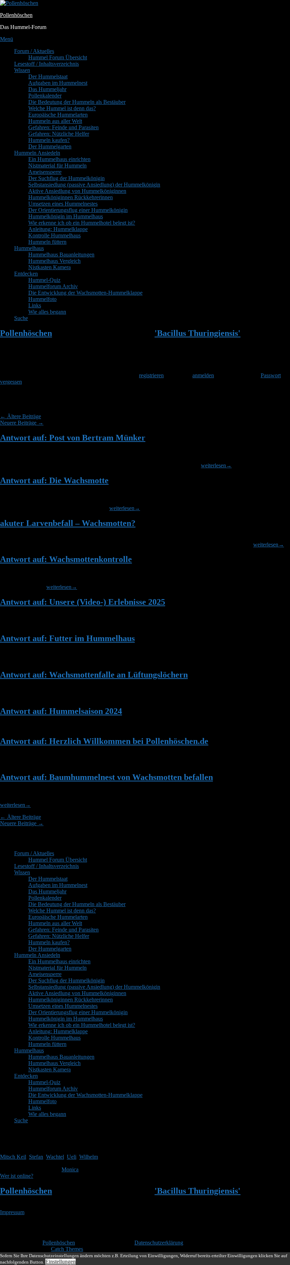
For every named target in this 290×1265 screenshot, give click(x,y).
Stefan (36, 1157)
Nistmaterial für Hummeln (57, 165)
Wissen (22, 70)
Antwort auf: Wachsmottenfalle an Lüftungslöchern (94, 674)
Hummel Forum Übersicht (57, 57)
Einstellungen (60, 1262)
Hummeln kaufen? (49, 140)
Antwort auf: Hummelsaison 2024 (61, 711)
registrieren (151, 375)
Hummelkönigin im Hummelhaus (65, 216)
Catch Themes (67, 1249)
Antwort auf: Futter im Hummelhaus (67, 638)
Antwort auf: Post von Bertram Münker (72, 437)
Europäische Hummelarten (58, 115)
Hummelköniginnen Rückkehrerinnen (70, 197)
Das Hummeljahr (47, 89)
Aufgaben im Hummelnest (57, 83)
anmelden (203, 375)
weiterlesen (216, 465)
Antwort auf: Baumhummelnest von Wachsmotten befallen (106, 777)
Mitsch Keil (13, 1157)
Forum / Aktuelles (34, 51)
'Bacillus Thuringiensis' (197, 333)
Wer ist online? (16, 1176)
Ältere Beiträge (20, 416)
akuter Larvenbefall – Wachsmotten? (67, 523)
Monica (70, 1169)
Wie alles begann (47, 312)
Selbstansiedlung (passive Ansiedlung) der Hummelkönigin (94, 185)
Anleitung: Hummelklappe (58, 229)
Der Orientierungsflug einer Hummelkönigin (78, 210)
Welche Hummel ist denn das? (62, 108)
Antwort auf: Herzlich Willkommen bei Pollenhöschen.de (104, 741)
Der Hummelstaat (48, 76)
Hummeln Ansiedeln (37, 153)
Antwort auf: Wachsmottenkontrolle (66, 559)
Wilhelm (88, 1157)
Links (34, 305)
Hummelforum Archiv (53, 286)
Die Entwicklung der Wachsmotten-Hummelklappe (85, 293)
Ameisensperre (45, 172)
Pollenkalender (45, 96)
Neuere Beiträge (22, 423)
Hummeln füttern (47, 242)
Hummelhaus (29, 248)
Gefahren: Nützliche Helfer (58, 134)
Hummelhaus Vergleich (54, 261)
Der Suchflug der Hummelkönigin (66, 178)
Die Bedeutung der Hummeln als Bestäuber (77, 102)
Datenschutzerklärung (158, 1243)
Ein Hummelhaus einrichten (59, 159)
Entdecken (26, 274)
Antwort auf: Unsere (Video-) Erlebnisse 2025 (82, 602)
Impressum (12, 1212)
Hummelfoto (42, 299)
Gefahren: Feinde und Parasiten (63, 127)
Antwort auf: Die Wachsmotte (54, 480)
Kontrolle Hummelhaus (54, 235)
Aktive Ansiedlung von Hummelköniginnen (77, 191)
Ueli (71, 1157)
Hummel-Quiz (44, 280)
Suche (21, 318)
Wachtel (55, 1157)
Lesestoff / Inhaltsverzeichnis (46, 64)
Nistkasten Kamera (49, 267)
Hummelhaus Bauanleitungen (61, 255)
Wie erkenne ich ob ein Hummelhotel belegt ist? (81, 223)
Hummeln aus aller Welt (55, 121)
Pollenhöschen (16, 15)
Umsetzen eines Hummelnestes (63, 204)
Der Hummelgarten (49, 146)
